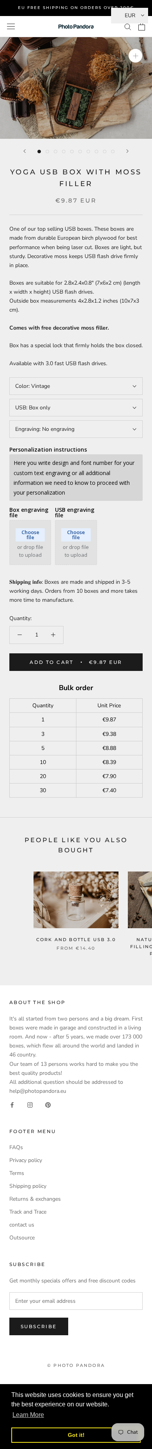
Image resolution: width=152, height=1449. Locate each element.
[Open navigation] (11, 26)
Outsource (22, 1237)
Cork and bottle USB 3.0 (76, 939)
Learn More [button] (28, 1414)
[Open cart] (141, 26)
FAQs (16, 1147)
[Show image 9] (104, 151)
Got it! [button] (76, 1435)
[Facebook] (12, 1104)
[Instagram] (30, 1104)
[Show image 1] (39, 151)
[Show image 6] (80, 151)
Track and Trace (27, 1212)
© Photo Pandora (76, 1365)
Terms (16, 1173)
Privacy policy (25, 1160)
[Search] (127, 26)
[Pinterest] (48, 1104)
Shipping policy (27, 1186)
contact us (21, 1224)
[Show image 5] (72, 151)
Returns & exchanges (35, 1199)
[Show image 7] (88, 151)
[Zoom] (135, 56)
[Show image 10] (113, 151)
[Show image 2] (47, 151)
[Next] (127, 151)
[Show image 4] (63, 151)
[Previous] (24, 151)
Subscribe (39, 1326)
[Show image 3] (55, 151)
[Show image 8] (96, 151)
